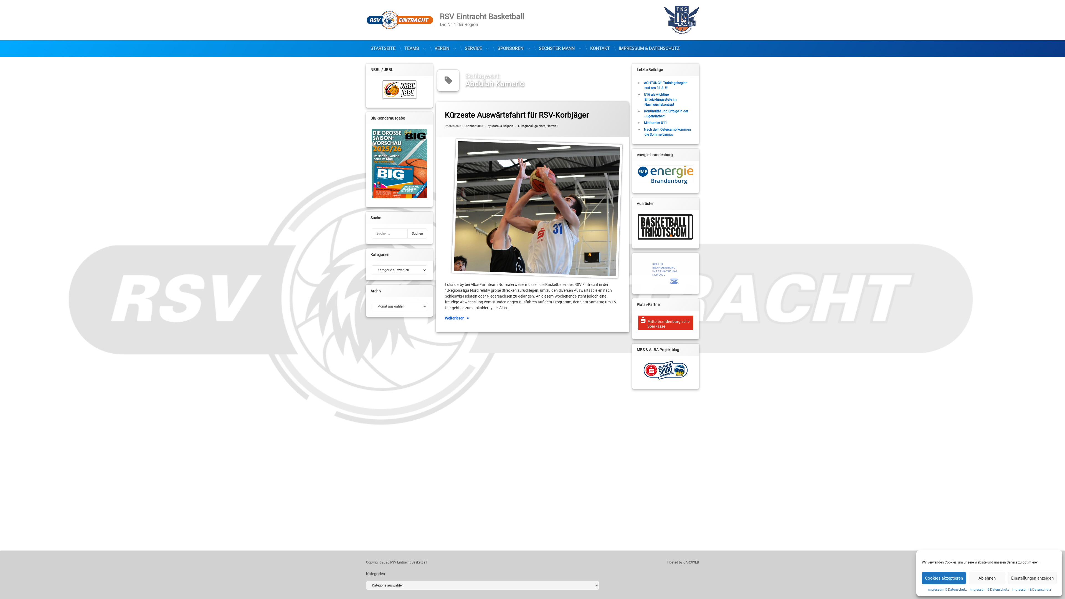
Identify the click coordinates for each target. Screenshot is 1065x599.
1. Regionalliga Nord (531, 126)
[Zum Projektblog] (665, 370)
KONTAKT (600, 48)
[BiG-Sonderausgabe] (399, 163)
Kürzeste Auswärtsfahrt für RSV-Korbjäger (517, 115)
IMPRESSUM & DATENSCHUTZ (649, 48)
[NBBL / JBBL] (399, 89)
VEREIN (442, 48)
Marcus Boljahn (502, 126)
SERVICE (473, 48)
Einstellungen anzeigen (1032, 578)
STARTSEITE (383, 48)
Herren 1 (553, 126)
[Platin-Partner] (665, 322)
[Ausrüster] (665, 227)
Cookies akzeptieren (944, 578)
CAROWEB (691, 562)
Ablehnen (987, 578)
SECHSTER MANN (557, 48)
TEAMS (411, 48)
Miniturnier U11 (655, 123)
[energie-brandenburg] (665, 175)
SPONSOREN (510, 48)
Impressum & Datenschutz (947, 590)
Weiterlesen (455, 318)
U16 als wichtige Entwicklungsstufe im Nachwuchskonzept (660, 99)
